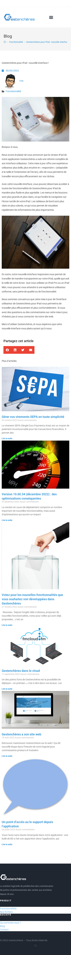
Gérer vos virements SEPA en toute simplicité (33, 417)
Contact (4, 929)
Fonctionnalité (13, 91)
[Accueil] (5, 42)
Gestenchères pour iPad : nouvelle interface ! (48, 42)
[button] (51, 17)
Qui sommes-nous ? (10, 922)
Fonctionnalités (8, 908)
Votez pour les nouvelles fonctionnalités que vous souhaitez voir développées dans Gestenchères (32, 599)
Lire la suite (7, 438)
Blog (2, 926)
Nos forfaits (6, 912)
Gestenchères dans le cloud (21, 670)
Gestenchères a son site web (21, 734)
